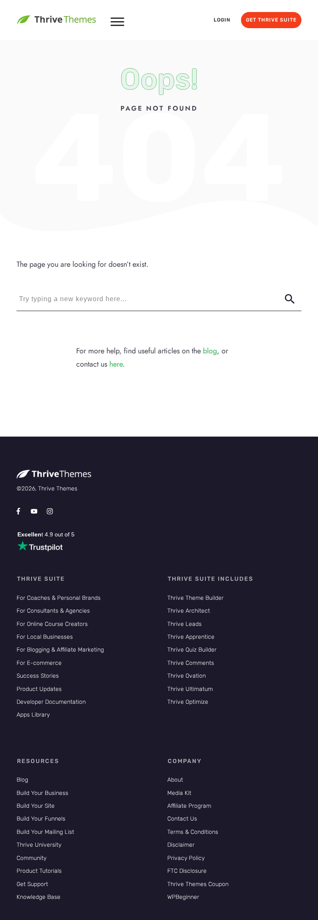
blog (210, 350)
